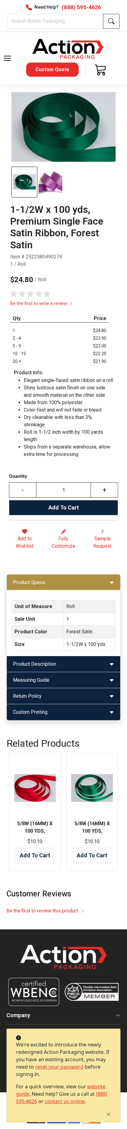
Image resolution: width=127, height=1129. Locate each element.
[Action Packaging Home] (63, 961)
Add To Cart (63, 507)
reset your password (59, 1066)
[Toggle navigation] (7, 58)
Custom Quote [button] (52, 69)
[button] (7, 58)
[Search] (111, 21)
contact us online (65, 1101)
